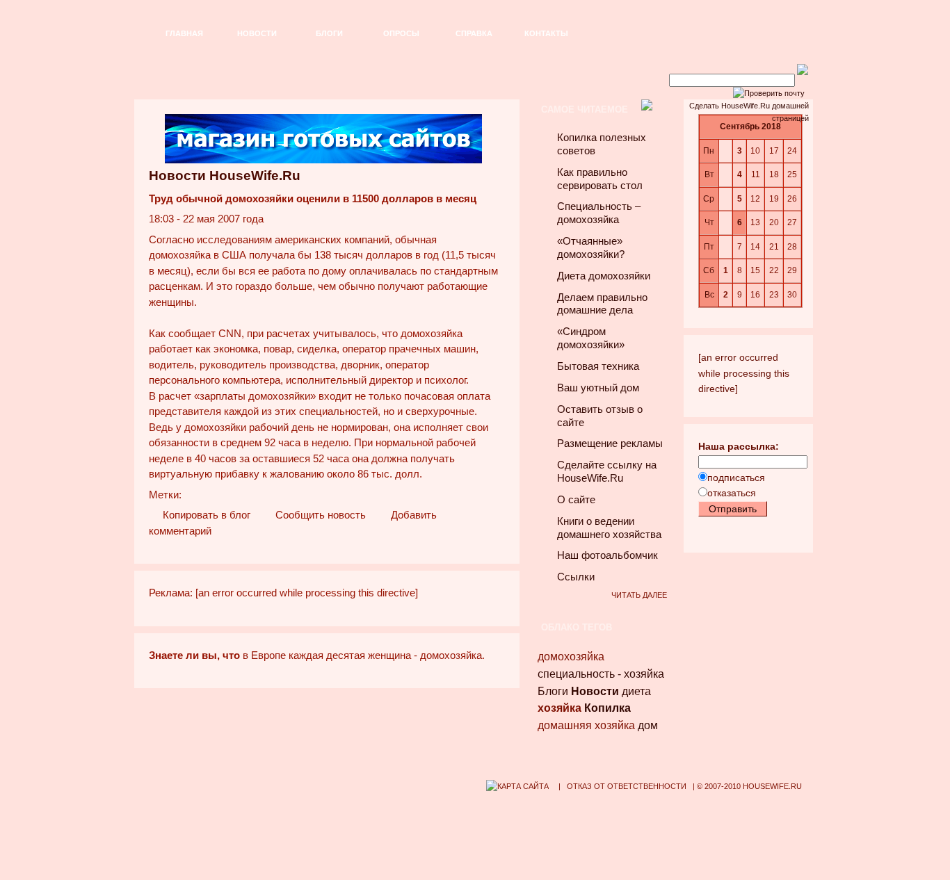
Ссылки (576, 576)
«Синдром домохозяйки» (591, 338)
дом (648, 725)
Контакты (546, 33)
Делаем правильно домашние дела (602, 304)
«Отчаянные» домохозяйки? (591, 248)
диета (636, 691)
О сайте (576, 499)
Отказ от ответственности (626, 786)
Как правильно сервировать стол (600, 179)
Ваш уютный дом (598, 387)
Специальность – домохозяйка (599, 213)
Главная (184, 33)
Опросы (401, 33)
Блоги (329, 33)
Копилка (607, 708)
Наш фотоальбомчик (607, 555)
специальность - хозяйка (601, 674)
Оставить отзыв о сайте (600, 416)
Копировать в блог (205, 515)
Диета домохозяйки (603, 276)
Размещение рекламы (610, 443)
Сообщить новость (319, 515)
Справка (474, 33)
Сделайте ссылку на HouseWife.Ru (607, 471)
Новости (257, 33)
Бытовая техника (598, 366)
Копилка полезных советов (601, 144)
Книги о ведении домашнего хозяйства (609, 528)
